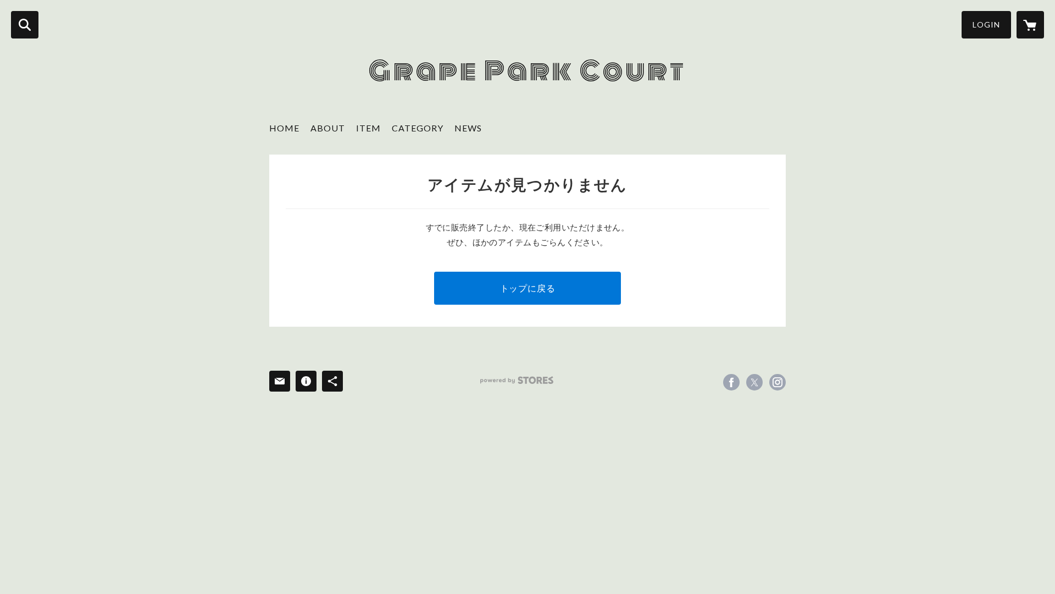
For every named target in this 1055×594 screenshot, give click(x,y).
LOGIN (986, 24)
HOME (284, 128)
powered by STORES (516, 380)
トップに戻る (528, 288)
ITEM (368, 128)
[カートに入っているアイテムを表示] (1030, 24)
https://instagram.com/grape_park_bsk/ (777, 382)
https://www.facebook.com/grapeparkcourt (731, 382)
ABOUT (327, 128)
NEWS (468, 128)
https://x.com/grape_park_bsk (754, 382)
